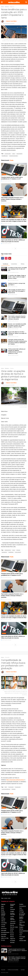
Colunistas (4, 922)
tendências (5, 155)
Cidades (12, 368)
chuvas (18, 550)
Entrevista (3, 934)
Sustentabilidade (23, 930)
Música (12, 936)
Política (21, 910)
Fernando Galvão (12, 905)
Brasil (4, 174)
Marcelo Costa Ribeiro (11, 21)
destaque (4, 552)
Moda (11, 930)
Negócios (12, 6)
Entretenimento (5, 932)
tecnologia (19, 153)
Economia (3, 928)
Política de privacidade (13, 969)
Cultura (3, 926)
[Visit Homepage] (14, 2)
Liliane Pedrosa (12, 919)
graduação (17, 787)
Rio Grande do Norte (22, 914)
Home (2, 6)
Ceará (2, 917)
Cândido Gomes (3, 914)
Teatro (21, 932)
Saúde (20, 920)
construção (8, 153)
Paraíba (21, 904)
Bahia (2, 908)
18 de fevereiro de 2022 (8, 23)
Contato (23, 969)
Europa (3, 940)
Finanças (12, 909)
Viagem (21, 938)
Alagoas (4, 194)
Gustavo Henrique (12, 914)
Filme (11, 907)
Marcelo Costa (14, 927)
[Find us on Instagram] (6, 258)
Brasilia (3, 912)
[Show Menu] (2, 2)
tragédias (11, 552)
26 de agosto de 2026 (6, 223)
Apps (2, 906)
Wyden (13, 789)
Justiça (4, 216)
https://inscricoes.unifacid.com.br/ (15, 779)
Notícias (7, 6)
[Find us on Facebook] (2, 258)
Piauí (20, 908)
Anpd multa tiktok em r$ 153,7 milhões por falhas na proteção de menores (17, 333)
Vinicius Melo (22, 940)
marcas (12, 925)
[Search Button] (26, 2)
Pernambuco (22, 906)
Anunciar (3, 969)
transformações (13, 155)
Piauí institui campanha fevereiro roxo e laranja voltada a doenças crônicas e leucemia (12, 199)
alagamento (8, 550)
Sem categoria (21, 924)
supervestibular (6, 789)
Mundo (12, 932)
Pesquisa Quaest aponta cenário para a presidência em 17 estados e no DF (13, 309)
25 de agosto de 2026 (6, 243)
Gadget (12, 911)
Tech (20, 934)
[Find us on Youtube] (9, 258)
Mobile (12, 929)
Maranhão (12, 923)
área (13, 550)
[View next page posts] (15, 248)
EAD (6, 787)
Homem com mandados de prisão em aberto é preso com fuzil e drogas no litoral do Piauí (17, 325)
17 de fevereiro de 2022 (8, 674)
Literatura (12, 921)
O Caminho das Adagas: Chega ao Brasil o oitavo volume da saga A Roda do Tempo (17, 277)
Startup (21, 929)
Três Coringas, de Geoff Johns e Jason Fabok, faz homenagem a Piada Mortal (16, 291)
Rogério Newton (21, 917)
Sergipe (21, 927)
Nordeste (12, 940)
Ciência (3, 920)
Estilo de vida (4, 938)
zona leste (18, 552)
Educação (7, 657)
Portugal (21, 912)
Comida (3, 924)
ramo (13, 153)
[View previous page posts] (12, 248)
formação (11, 787)
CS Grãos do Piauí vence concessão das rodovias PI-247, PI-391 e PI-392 (17, 269)
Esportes (3, 936)
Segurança (22, 922)
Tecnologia (22, 936)
